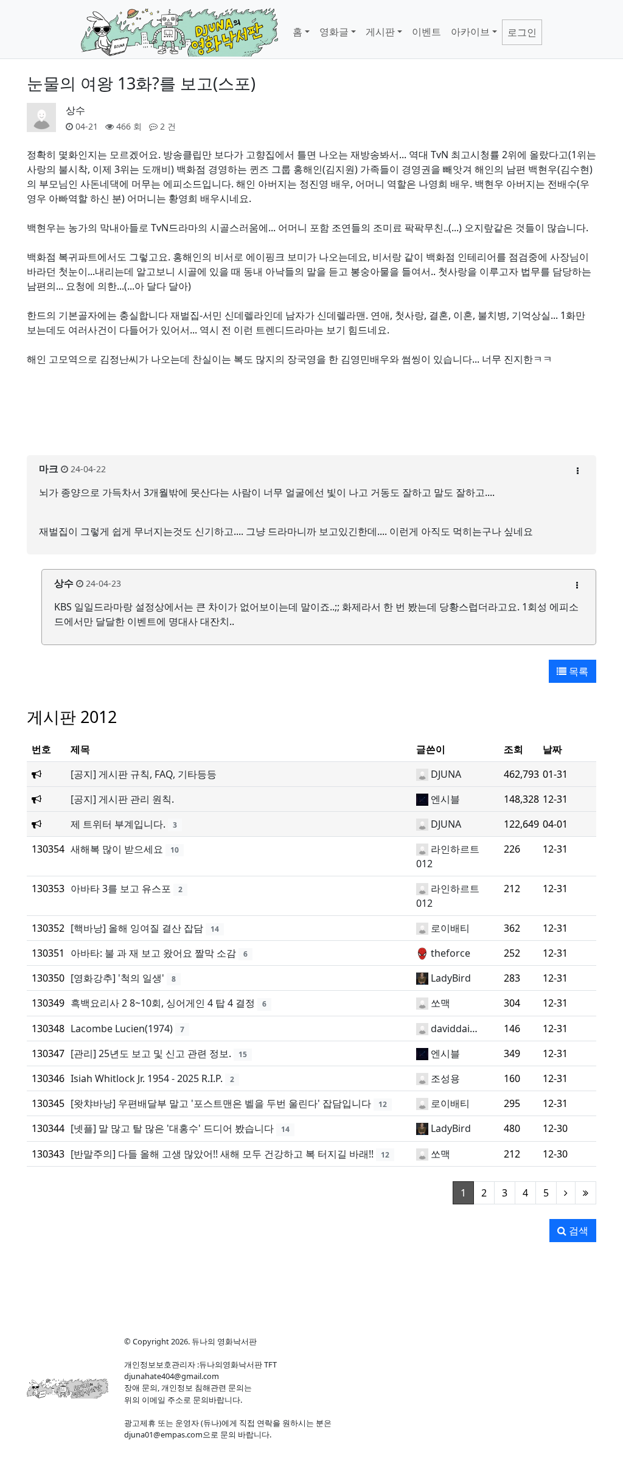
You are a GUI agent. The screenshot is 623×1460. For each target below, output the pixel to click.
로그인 (522, 32)
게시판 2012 (72, 716)
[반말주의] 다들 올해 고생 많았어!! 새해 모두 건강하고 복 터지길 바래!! (222, 1154)
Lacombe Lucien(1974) (122, 1028)
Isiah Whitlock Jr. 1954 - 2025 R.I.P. (147, 1078)
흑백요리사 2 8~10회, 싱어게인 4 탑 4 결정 (163, 1003)
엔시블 (445, 799)
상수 (75, 110)
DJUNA (446, 774)
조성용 (445, 1078)
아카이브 (470, 31)
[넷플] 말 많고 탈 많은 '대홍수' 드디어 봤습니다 (172, 1128)
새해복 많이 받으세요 (117, 849)
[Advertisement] (311, 418)
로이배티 (450, 928)
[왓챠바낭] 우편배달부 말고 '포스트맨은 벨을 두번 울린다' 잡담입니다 (221, 1103)
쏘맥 (440, 1003)
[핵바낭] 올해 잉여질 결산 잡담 (137, 928)
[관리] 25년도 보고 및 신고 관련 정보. (151, 1053)
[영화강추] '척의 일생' (117, 978)
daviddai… (454, 1028)
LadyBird (451, 978)
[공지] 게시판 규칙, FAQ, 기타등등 (144, 774)
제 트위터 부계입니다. (118, 824)
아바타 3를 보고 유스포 (121, 888)
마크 (48, 468)
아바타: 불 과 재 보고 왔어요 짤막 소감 (153, 953)
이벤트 (426, 31)
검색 (577, 1230)
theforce (450, 953)
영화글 (334, 31)
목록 (577, 671)
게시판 (380, 31)
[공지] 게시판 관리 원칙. (122, 799)
